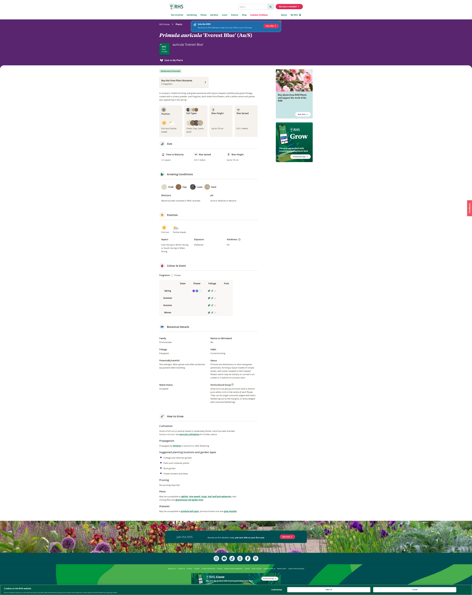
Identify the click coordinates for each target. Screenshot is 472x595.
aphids (184, 496)
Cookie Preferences (208, 569)
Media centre (281, 569)
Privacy (189, 569)
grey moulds (230, 511)
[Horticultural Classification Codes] (232, 384)
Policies (219, 569)
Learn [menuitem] (224, 15)
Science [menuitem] (234, 15)
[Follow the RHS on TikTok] (232, 558)
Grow (299, 136)
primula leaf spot (190, 511)
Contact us (181, 569)
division (177, 445)
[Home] (176, 7)
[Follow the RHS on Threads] (240, 558)
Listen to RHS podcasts (296, 569)
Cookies (196, 569)
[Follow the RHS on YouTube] (224, 558)
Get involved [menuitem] (177, 15)
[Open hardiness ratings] (239, 239)
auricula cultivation (189, 434)
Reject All (329, 589)
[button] (469, 208)
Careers (247, 569)
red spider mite (195, 499)
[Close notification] (280, 21)
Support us (172, 569)
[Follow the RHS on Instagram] (216, 558)
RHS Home (164, 24)
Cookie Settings (276, 589)
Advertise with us (269, 569)
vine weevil (194, 496)
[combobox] (252, 6)
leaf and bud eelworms (219, 496)
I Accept (414, 589)
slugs (204, 496)
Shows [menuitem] (203, 15)
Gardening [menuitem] (192, 15)
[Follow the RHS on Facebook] (248, 558)
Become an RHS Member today (236, 537)
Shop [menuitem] (244, 15)
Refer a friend (256, 569)
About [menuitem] (284, 15)
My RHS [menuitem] (294, 15)
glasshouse (181, 499)
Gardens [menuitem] (214, 15)
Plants (179, 24)
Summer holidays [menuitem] (259, 15)
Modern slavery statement (233, 569)
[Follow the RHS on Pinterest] (255, 558)
